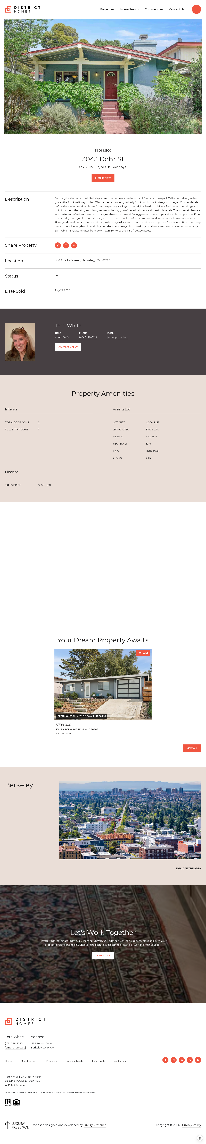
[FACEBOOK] (165, 1060)
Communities (154, 9)
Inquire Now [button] (103, 178)
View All (192, 748)
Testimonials (98, 1061)
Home (8, 1061)
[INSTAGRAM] (174, 1060)
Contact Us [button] (103, 955)
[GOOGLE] (198, 1060)
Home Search (129, 9)
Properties (107, 9)
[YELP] (190, 1060)
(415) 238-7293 (88, 337)
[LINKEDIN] (182, 1060)
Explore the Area (188, 868)
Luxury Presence (95, 1125)
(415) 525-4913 (16, 1084)
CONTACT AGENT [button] (68, 347)
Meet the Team (29, 1061)
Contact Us (120, 1061)
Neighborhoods (74, 1061)
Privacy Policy (191, 1125)
